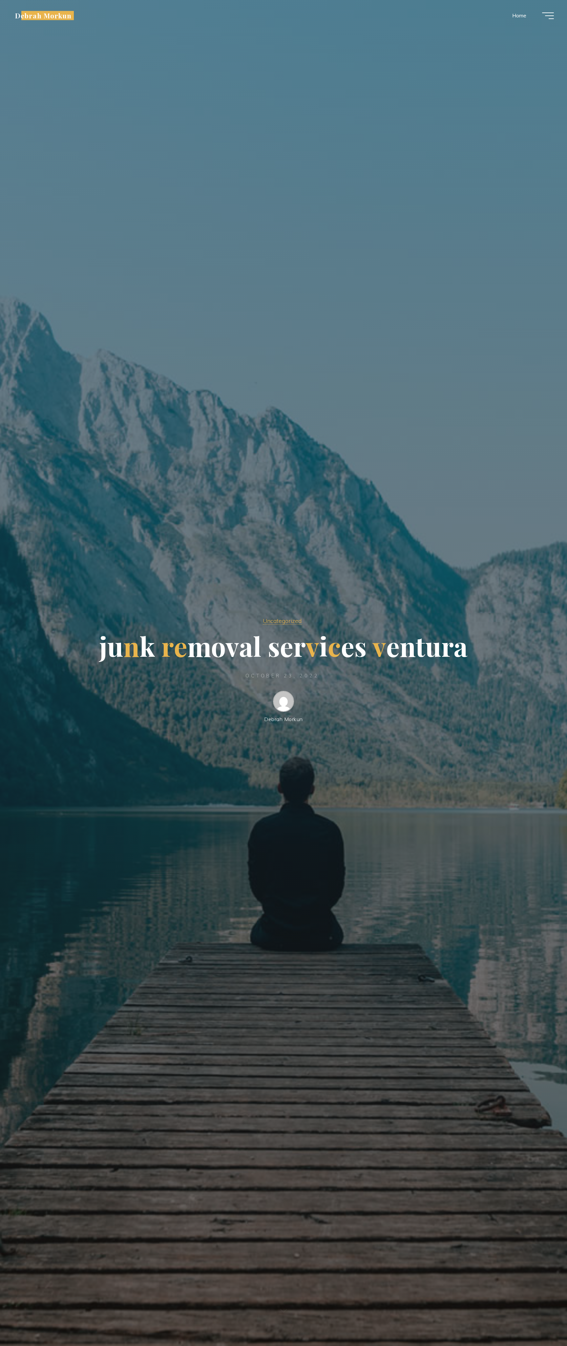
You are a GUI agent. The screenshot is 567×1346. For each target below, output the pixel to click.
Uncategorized (282, 620)
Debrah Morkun (43, 15)
